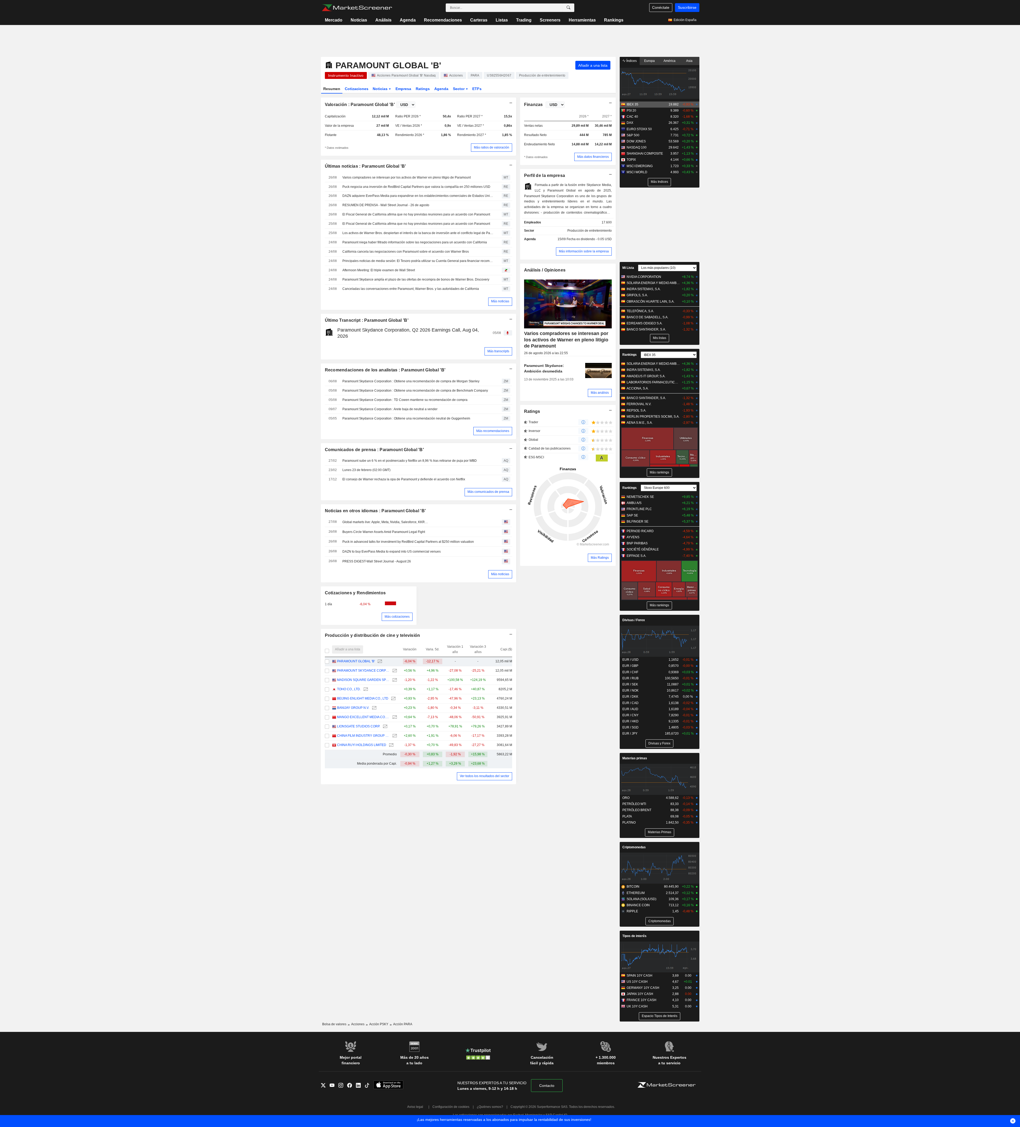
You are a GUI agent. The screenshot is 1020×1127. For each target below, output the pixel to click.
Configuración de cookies (450, 1107)
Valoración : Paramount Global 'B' (360, 104)
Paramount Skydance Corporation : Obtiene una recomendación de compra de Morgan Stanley (410, 381)
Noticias (359, 20)
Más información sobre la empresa (584, 251)
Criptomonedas (634, 847)
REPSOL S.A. (636, 410)
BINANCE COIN (638, 905)
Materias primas (634, 758)
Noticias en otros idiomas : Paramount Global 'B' (375, 511)
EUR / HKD (630, 721)
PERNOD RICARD (640, 531)
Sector (459, 89)
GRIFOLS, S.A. (637, 295)
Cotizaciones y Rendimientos (355, 593)
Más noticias (500, 301)
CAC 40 (632, 116)
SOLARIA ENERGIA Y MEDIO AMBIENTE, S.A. (653, 283)
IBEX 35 (632, 104)
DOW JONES (636, 141)
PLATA (627, 816)
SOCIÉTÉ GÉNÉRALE (643, 549)
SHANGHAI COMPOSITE (645, 153)
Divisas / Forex (633, 620)
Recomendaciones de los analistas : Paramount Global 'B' (385, 370)
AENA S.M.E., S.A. (640, 423)
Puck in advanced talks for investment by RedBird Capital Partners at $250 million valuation (408, 542)
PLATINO (629, 822)
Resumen (331, 89)
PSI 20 (631, 110)
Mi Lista (628, 268)
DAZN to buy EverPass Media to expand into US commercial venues (391, 551)
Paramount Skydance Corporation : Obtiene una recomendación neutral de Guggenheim (406, 418)
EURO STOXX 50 (639, 129)
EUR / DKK (630, 696)
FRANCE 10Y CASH (641, 1000)
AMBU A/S (634, 503)
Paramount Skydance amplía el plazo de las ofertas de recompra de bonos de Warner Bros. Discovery (415, 279)
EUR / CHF (630, 672)
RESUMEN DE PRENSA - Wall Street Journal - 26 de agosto (385, 205)
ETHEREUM (636, 893)
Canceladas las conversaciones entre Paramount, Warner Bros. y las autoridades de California (410, 289)
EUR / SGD (630, 727)
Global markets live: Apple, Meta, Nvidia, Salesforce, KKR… (385, 522)
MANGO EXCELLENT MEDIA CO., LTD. (363, 717)
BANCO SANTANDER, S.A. (646, 329)
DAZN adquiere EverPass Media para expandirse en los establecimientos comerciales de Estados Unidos (418, 196)
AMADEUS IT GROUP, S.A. (646, 376)
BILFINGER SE (637, 521)
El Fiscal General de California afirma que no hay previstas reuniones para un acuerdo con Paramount (416, 214)
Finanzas (533, 104)
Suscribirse (687, 7)
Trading (524, 20)
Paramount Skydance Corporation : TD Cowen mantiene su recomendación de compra (405, 400)
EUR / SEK (630, 684)
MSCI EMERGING (640, 166)
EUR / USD (630, 660)
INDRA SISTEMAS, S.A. (644, 289)
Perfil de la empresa (544, 175)
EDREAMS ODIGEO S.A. (644, 323)
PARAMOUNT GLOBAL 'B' (356, 661)
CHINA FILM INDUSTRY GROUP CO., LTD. (363, 736)
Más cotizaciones (397, 616)
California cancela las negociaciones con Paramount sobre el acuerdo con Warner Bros (405, 251)
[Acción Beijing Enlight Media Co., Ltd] (393, 698)
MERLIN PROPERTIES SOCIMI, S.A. (653, 416)
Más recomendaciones (492, 431)
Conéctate (660, 7)
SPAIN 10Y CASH (639, 975)
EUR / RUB (630, 678)
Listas (502, 20)
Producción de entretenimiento (589, 230)
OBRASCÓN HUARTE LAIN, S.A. (650, 301)
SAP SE (632, 515)
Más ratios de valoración (491, 147)
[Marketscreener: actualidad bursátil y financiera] (357, 8)
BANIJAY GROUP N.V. (353, 708)
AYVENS (633, 537)
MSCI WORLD (637, 172)
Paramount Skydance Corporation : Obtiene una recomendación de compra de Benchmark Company (415, 390)
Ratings (423, 89)
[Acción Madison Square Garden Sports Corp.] (394, 680)
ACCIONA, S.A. (638, 388)
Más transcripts (498, 351)
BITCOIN (633, 886)
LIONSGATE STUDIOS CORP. (358, 726)
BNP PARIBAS (637, 543)
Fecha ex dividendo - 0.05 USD (589, 239)
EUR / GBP (630, 666)
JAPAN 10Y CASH (640, 994)
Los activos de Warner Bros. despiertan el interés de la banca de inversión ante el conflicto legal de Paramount (418, 233)
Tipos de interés (634, 936)
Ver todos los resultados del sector (484, 776)
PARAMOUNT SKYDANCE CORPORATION (363, 670)
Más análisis (600, 393)
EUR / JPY (630, 733)
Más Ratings (600, 558)
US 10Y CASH (637, 982)
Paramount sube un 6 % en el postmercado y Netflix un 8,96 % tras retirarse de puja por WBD (409, 461)
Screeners (550, 20)
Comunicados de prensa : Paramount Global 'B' (374, 449)
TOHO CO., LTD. (349, 689)
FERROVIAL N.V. (639, 404)
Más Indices (659, 182)
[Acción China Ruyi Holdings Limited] (390, 745)
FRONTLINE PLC (639, 509)
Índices (631, 61)
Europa (649, 61)
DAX (630, 123)
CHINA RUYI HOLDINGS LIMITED (361, 745)
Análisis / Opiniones (545, 270)
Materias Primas (659, 832)
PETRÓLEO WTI (634, 804)
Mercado (333, 20)
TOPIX (631, 160)
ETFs (477, 89)
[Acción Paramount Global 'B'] (379, 661)
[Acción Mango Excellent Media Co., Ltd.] (394, 717)
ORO (626, 798)
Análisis (383, 20)
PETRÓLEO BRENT (636, 810)
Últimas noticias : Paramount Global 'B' (365, 166)
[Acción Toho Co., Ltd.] (365, 689)
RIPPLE (632, 911)
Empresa (403, 89)
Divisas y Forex (659, 743)
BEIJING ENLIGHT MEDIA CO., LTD (362, 698)
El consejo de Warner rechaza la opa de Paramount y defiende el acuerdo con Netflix (403, 479)
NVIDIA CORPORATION (644, 277)
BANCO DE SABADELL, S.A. (647, 317)
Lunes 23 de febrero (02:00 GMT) (366, 470)
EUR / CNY (630, 715)
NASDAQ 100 (637, 147)
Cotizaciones (356, 89)
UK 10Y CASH (637, 1006)
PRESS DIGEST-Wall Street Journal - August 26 (376, 561)
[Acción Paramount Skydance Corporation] (394, 670)
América (669, 61)
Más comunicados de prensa (488, 492)
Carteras (478, 20)
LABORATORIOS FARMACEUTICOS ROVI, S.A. (653, 382)
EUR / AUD (630, 709)
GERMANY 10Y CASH (643, 988)
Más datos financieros (593, 157)
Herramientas (582, 20)
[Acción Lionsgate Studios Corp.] (384, 726)
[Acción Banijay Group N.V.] (373, 708)
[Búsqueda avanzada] (568, 7)
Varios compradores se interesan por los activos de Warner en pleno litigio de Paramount (406, 177)
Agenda (408, 20)
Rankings (613, 20)
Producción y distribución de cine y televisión (372, 635)
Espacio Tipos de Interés (659, 1016)
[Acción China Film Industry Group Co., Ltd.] (394, 736)
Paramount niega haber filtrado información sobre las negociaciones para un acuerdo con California (414, 242)
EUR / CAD (630, 703)
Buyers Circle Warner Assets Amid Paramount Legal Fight (383, 532)
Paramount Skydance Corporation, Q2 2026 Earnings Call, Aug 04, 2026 (408, 333)
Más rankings (659, 472)
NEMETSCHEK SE (640, 497)
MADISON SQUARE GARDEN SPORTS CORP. (363, 680)
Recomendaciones (443, 20)
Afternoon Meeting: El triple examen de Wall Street (378, 270)
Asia (689, 61)
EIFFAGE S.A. (636, 556)
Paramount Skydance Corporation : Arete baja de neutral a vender (389, 409)
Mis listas (659, 338)
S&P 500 (633, 135)
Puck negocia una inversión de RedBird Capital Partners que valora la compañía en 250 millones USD (416, 187)
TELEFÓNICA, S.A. (640, 311)
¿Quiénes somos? (490, 1107)
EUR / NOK (630, 690)
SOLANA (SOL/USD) (641, 899)
